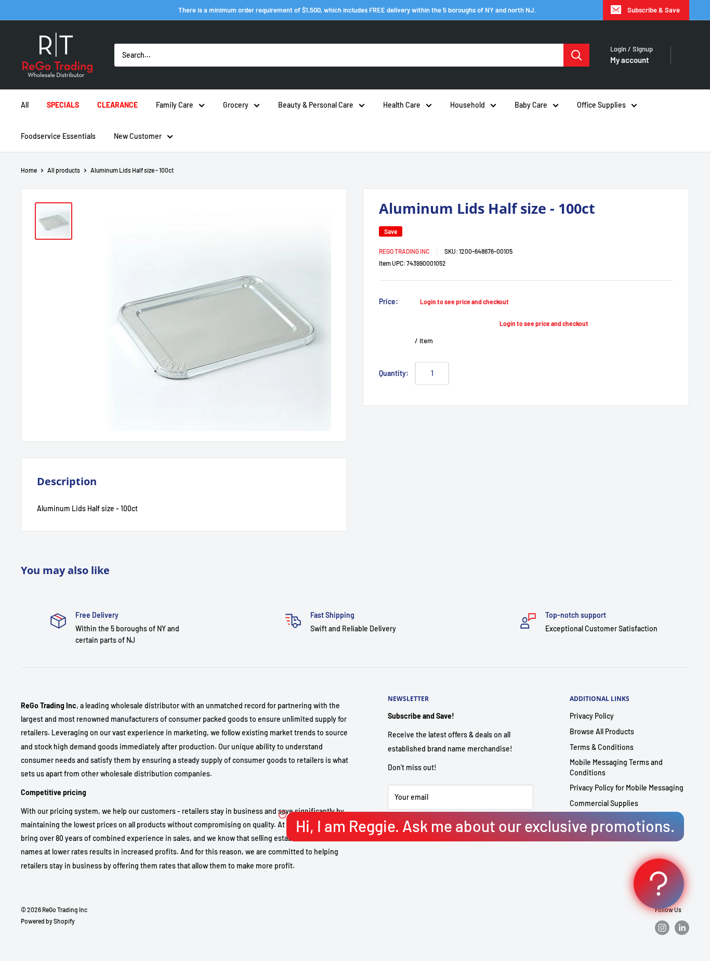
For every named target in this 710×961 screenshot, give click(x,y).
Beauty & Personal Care (315, 104)
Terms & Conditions (602, 747)
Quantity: (394, 372)
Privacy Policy (592, 715)
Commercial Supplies (604, 803)
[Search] (576, 55)
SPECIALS (63, 104)
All (25, 104)
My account (629, 59)
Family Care (174, 104)
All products (63, 170)
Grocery (235, 104)
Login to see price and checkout (464, 301)
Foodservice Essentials (58, 136)
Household (467, 104)
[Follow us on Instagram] (662, 927)
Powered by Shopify (48, 921)
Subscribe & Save (653, 10)
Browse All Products (602, 731)
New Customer (138, 136)
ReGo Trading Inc (404, 250)
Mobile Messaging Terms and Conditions (616, 767)
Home (29, 170)
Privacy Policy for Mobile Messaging (626, 787)
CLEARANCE (117, 104)
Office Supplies (601, 104)
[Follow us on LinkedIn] (682, 927)
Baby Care (531, 104)
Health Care (401, 104)
